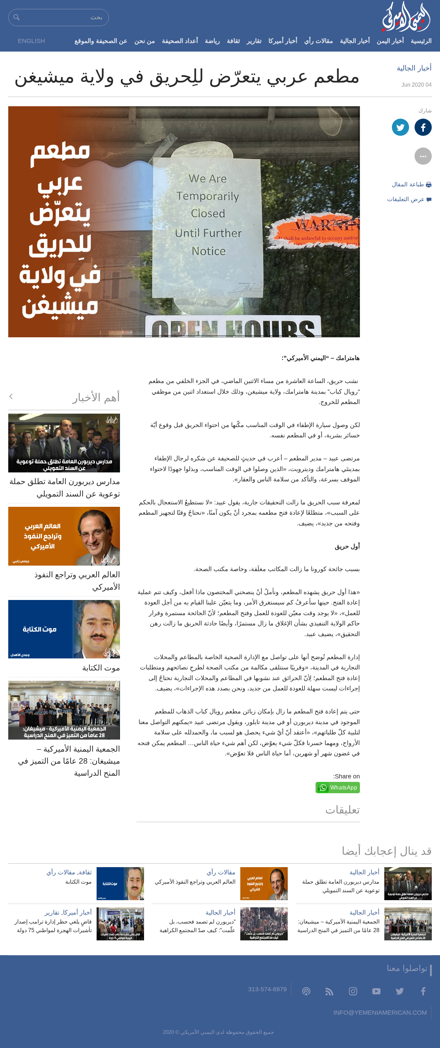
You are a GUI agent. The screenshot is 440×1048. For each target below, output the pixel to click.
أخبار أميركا (282, 40)
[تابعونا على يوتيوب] (376, 991)
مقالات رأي (318, 40)
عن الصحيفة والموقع (101, 40)
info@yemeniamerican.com (380, 1012)
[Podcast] (306, 991)
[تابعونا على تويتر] (399, 991)
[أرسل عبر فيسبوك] (423, 127)
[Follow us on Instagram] (353, 991)
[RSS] (329, 991)
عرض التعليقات (406, 199)
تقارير (254, 40)
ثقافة (233, 40)
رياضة (212, 40)
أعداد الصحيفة (180, 40)
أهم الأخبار (96, 397)
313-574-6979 (267, 989)
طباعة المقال (408, 184)
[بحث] (16, 17)
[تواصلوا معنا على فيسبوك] (423, 991)
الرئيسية (421, 40)
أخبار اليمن (390, 40)
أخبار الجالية (355, 40)
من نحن (144, 40)
